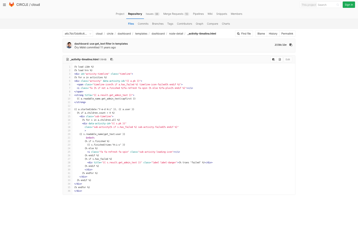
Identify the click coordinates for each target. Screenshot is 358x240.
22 (69, 141)
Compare (212, 23)
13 (69, 109)
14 (69, 113)
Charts (226, 23)
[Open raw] (280, 59)
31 (69, 173)
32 (69, 176)
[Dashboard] (11, 6)
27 (69, 159)
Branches (158, 23)
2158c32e (281, 44)
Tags (170, 23)
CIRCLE (22, 5)
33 (69, 180)
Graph (199, 23)
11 (69, 102)
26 (69, 155)
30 (69, 169)
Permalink (287, 33)
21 (69, 137)
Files (131, 23)
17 (69, 123)
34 (69, 184)
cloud (35, 5)
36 (69, 191)
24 (69, 148)
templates (141, 33)
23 (69, 145)
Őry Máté (80, 47)
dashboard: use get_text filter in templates (101, 43)
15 (69, 116)
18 (69, 127)
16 (69, 120)
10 (69, 98)
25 (69, 152)
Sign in (349, 4)
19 (69, 130)
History (273, 33)
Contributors (184, 23)
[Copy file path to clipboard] (111, 59)
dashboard (124, 33)
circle (110, 33)
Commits (143, 23)
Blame (261, 33)
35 (69, 187)
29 (69, 166)
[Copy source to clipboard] (273, 59)
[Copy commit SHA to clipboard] (291, 45)
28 (69, 162)
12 (69, 106)
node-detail (176, 33)
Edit (288, 59)
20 (69, 134)
